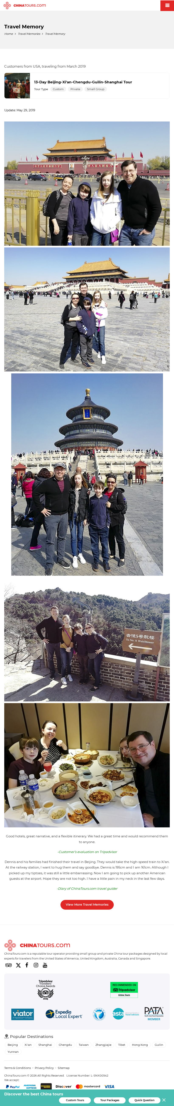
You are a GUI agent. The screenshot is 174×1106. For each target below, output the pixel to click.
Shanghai (45, 1044)
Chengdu (65, 1044)
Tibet (121, 1044)
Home (8, 33)
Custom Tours (75, 1100)
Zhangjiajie (103, 1044)
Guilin (159, 1044)
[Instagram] (36, 965)
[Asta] (125, 1014)
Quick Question (144, 1100)
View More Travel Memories (87, 904)
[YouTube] (45, 965)
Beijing (13, 1044)
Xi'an (28, 1044)
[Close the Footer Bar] (164, 1100)
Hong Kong (140, 1044)
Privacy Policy (44, 1068)
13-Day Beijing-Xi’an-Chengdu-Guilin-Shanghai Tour (83, 82)
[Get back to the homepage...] (37, 945)
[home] (24, 6)
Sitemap (64, 1068)
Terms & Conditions (17, 1068)
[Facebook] (26, 965)
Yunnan (13, 1051)
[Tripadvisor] (8, 965)
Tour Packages (109, 1100)
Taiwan (84, 1044)
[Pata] (154, 1014)
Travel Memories (29, 33)
